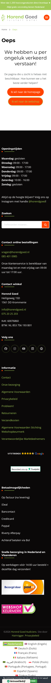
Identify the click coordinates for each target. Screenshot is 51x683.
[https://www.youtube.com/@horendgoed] (24, 349)
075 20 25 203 (10, 313)
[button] (25, 453)
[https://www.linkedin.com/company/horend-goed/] (33, 349)
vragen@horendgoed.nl (15, 252)
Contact (6, 377)
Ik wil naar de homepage (25, 92)
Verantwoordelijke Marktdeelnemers (23, 439)
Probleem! (8, 406)
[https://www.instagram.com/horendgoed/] (15, 349)
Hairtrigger (18, 635)
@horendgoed (37, 201)
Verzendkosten (10, 420)
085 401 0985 (9, 256)
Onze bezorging (11, 384)
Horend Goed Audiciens (24, 631)
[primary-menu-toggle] (46, 17)
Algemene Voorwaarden (16, 392)
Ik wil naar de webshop (25, 101)
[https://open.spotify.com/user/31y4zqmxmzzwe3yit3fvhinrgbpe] (41, 349)
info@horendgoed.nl (14, 309)
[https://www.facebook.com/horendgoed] (6, 349)
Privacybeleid (9, 399)
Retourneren (9, 413)
